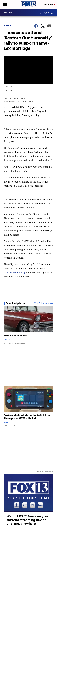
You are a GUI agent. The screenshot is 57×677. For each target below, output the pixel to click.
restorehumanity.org (14, 272)
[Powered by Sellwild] (49, 471)
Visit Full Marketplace (43, 303)
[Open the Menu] (5, 4)
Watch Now (48, 4)
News (8, 25)
